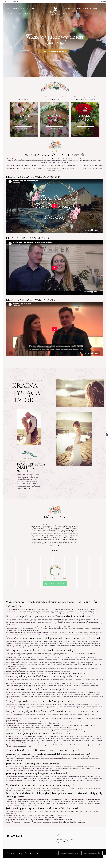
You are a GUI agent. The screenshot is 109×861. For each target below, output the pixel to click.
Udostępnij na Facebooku (92, 853)
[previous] (9, 536)
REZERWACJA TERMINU (69, 853)
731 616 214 (59, 843)
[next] (100, 536)
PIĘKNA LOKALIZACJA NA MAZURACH (27, 381)
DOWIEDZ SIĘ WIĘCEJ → (23, 128)
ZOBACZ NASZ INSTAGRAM (56, 584)
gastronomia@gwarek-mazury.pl (64, 841)
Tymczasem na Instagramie (55, 578)
